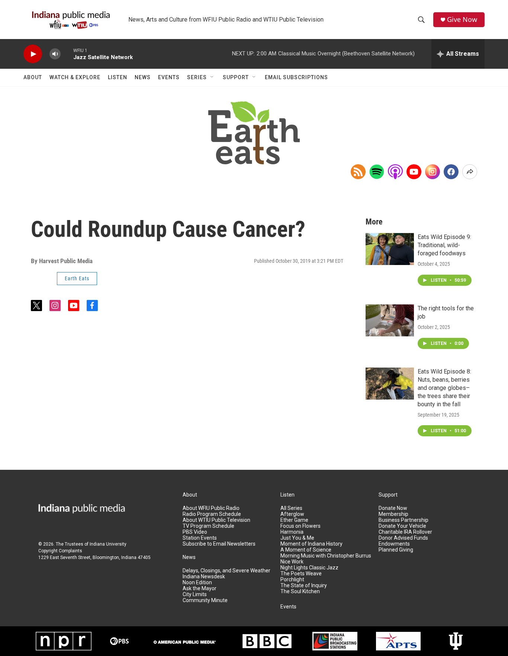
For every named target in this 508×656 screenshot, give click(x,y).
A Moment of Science (305, 550)
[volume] (55, 54)
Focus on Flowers (300, 526)
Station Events (200, 538)
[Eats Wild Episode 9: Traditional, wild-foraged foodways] (390, 249)
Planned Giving (396, 550)
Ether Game (294, 520)
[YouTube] (413, 171)
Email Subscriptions (296, 77)
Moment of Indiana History (311, 544)
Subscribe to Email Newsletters (219, 544)
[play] (33, 54)
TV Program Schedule (208, 526)
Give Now (462, 19)
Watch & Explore (74, 77)
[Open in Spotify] (376, 171)
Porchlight (292, 579)
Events (169, 77)
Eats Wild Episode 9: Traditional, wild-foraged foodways (444, 245)
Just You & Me (297, 538)
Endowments (394, 544)
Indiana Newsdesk (204, 576)
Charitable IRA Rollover (405, 532)
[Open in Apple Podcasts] (395, 171)
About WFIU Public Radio (211, 508)
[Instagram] (432, 171)
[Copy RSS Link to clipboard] (358, 171)
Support (236, 77)
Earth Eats (77, 278)
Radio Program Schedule (212, 514)
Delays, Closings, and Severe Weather (226, 570)
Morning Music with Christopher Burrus (325, 556)
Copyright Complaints (60, 550)
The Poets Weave (301, 573)
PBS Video (195, 532)
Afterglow (292, 514)
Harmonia (291, 532)
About (32, 77)
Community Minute (205, 600)
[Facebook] (451, 171)
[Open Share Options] (469, 171)
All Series (291, 508)
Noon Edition (197, 582)
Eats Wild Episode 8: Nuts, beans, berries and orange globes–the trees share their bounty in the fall (444, 388)
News (143, 77)
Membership (393, 514)
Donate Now (393, 508)
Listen (117, 77)
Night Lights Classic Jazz (309, 568)
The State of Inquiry (303, 585)
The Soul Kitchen (300, 591)
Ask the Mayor (199, 588)
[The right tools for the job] (390, 320)
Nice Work (291, 562)
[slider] (67, 54)
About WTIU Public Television (216, 520)
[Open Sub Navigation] (212, 77)
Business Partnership (403, 520)
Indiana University (108, 544)
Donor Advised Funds (403, 538)
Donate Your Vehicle (402, 526)
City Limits (195, 594)
